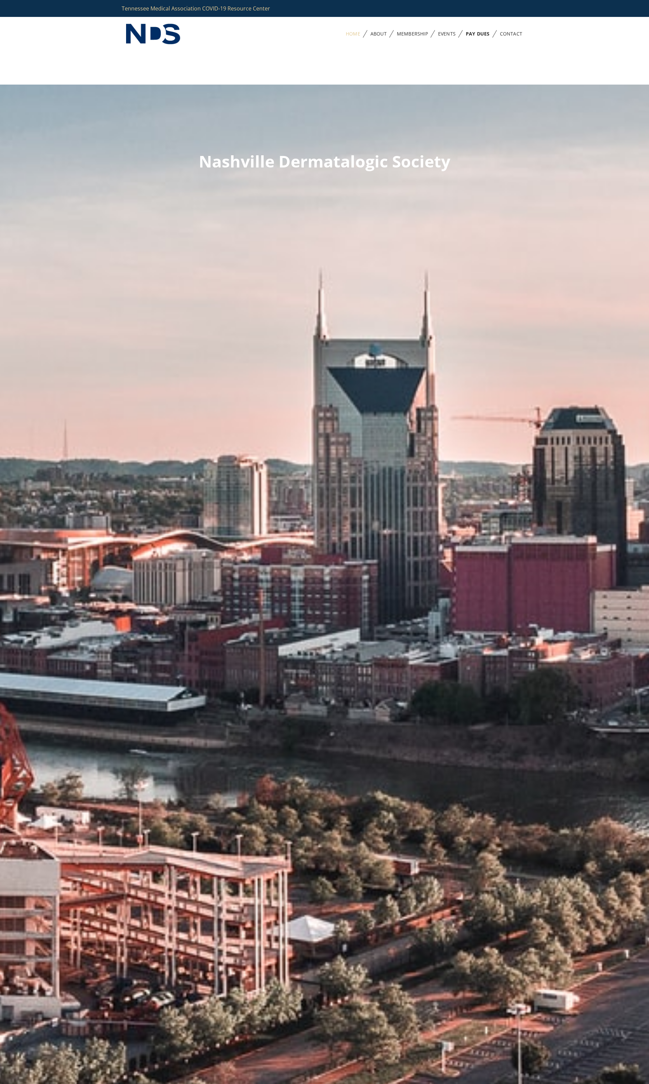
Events (447, 33)
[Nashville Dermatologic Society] (162, 34)
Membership (412, 33)
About (378, 33)
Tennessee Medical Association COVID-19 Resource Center (196, 8)
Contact (511, 33)
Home (353, 33)
